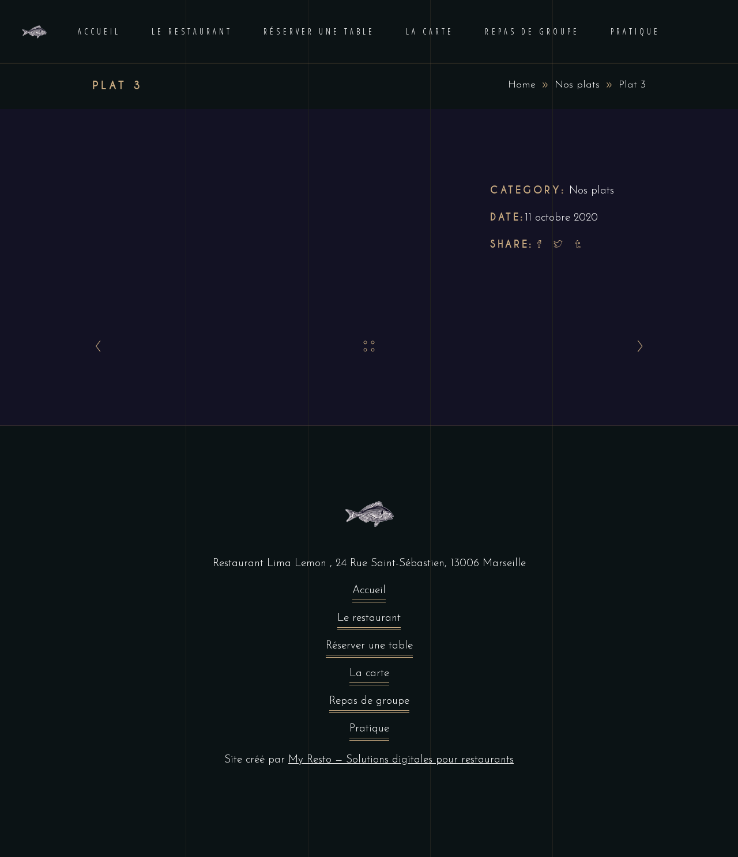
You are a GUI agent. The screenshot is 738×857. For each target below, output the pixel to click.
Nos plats (577, 85)
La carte (369, 673)
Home (522, 85)
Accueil (369, 590)
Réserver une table (369, 645)
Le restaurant (369, 618)
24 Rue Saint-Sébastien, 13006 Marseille (431, 563)
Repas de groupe (369, 701)
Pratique (369, 728)
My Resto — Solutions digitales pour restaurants (401, 759)
